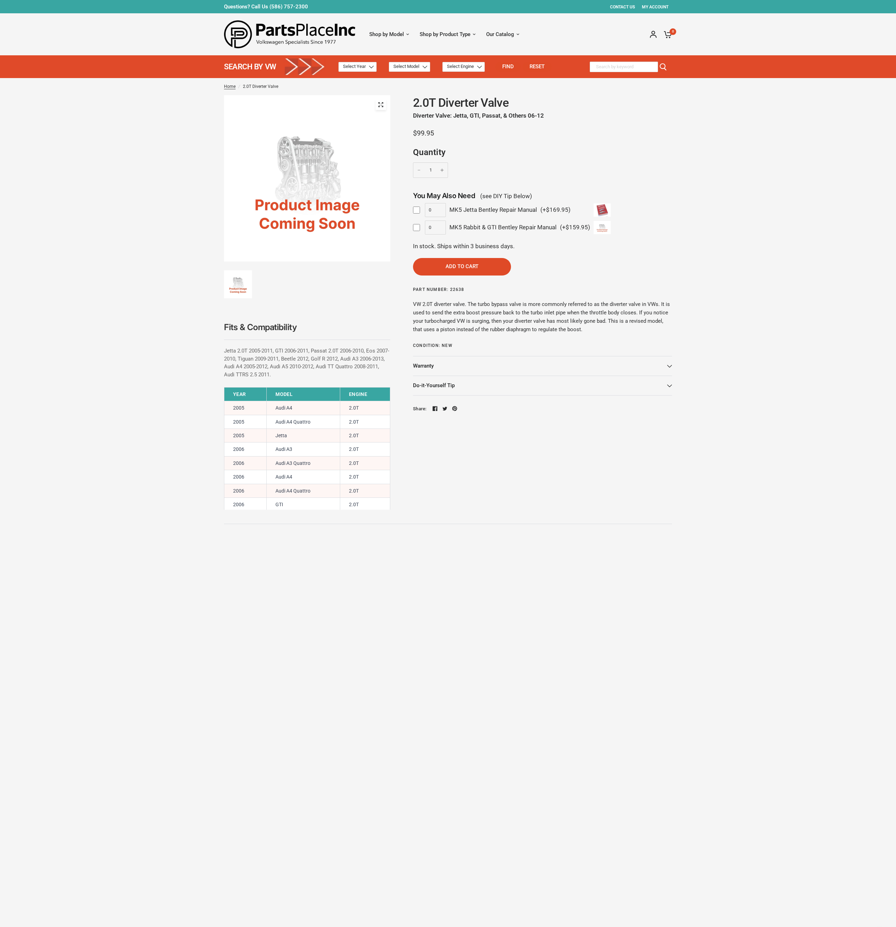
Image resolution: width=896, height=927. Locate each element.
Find (508, 66)
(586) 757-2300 (289, 7)
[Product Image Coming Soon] (381, 104)
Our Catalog (500, 34)
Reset (537, 66)
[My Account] (653, 34)
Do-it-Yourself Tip (434, 385)
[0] (666, 34)
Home (230, 86)
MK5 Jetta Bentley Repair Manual (493, 209)
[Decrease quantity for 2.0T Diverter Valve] (419, 170)
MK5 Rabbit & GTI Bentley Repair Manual (502, 227)
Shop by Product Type (445, 34)
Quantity (429, 152)
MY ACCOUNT (655, 7)
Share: (420, 408)
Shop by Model (386, 34)
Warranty (423, 366)
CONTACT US (622, 7)
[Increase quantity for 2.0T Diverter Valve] (442, 170)
